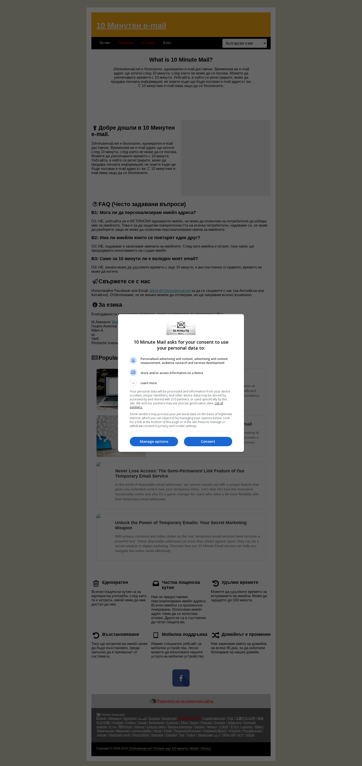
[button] (181, 383)
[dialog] (181, 383)
